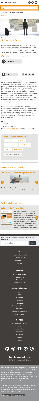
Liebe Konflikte (19, 314)
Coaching (8, 149)
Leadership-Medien (19, 257)
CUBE (19, 295)
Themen (19, 337)
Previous (2, 182)
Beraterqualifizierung (11, 141)
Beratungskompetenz (11, 145)
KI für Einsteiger (19, 303)
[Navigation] (36, 2)
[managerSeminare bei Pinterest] (32, 348)
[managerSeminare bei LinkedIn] (7, 348)
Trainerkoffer (19, 280)
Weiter (33, 243)
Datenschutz (19, 331)
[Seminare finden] (19, 358)
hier (23, 392)
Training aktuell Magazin (19, 274)
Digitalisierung (18, 149)
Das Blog (19, 263)
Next (37, 182)
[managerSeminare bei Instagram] (13, 348)
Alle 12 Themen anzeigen (13, 154)
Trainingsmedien (19, 277)
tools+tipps (19, 297)
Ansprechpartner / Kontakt (19, 323)
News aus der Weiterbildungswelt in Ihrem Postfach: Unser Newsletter (18, 238)
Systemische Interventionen (19, 311)
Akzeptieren (6, 395)
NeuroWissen (19, 308)
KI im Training (19, 300)
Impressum (19, 334)
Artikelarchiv (4, 12)
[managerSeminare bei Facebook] (19, 348)
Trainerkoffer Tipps (19, 282)
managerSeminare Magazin (19, 255)
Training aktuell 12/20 (11, 128)
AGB (19, 326)
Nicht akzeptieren (17, 395)
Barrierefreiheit (19, 329)
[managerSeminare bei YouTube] (26, 348)
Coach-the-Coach (24, 145)
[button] (11, 61)
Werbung (19, 340)
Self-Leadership (19, 260)
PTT (19, 292)
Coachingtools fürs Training (19, 306)
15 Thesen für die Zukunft (16, 12)
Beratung (22, 141)
